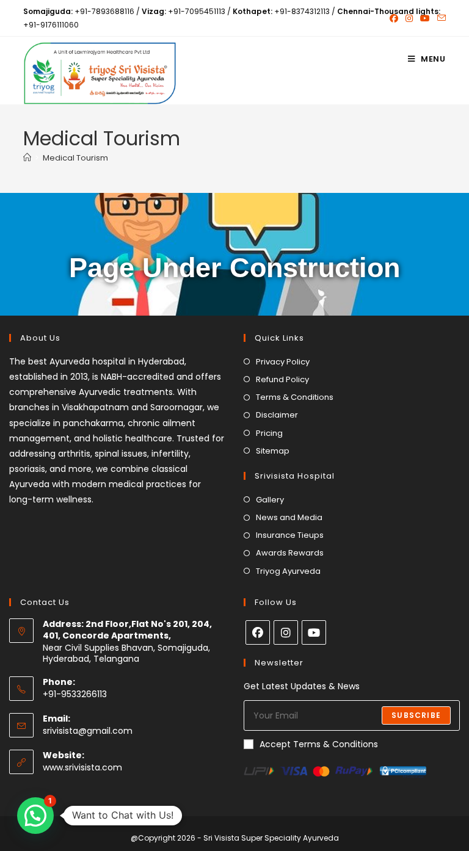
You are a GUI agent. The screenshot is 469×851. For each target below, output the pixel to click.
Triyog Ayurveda (288, 571)
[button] (35, 815)
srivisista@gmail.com (88, 731)
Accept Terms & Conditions (319, 744)
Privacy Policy (283, 362)
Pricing (269, 433)
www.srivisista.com (82, 767)
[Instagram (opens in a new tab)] (409, 18)
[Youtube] (314, 632)
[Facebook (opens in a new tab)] (394, 18)
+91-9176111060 (51, 25)
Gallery (270, 499)
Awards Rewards (290, 553)
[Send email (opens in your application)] (440, 18)
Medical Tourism (75, 158)
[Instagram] (286, 632)
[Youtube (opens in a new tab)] (425, 18)
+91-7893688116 (104, 11)
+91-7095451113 (196, 11)
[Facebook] (257, 632)
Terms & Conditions (294, 397)
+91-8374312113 (302, 11)
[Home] (27, 158)
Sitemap (272, 451)
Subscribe (416, 715)
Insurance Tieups (290, 535)
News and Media (289, 517)
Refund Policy (282, 379)
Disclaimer (277, 415)
